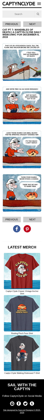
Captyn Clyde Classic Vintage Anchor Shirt (22, 292)
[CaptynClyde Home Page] (18, 3)
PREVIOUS (11, 24)
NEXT (32, 24)
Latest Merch (22, 247)
